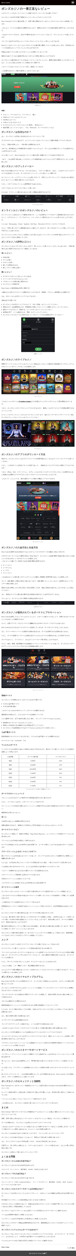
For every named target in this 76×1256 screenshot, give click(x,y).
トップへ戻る (71, 1248)
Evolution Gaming (25, 401)
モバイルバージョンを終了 (38, 1253)
